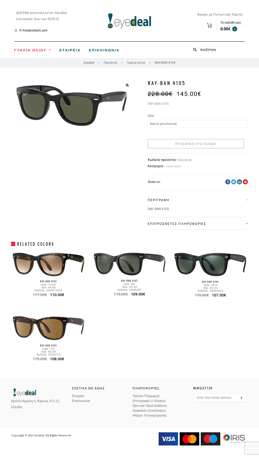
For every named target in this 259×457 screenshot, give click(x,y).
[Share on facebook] (227, 181)
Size (151, 116)
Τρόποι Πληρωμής (146, 396)
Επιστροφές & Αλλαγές (149, 401)
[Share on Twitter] (233, 181)
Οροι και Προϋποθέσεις (150, 406)
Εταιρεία (70, 49)
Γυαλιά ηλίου (173, 166)
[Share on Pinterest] (245, 181)
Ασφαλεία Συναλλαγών (149, 410)
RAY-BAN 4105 (48, 281)
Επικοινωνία (104, 49)
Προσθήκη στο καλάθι (195, 143)
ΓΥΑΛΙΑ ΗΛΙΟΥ (30, 49)
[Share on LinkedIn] (239, 181)
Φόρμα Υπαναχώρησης (150, 415)
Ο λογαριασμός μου (33, 30)
